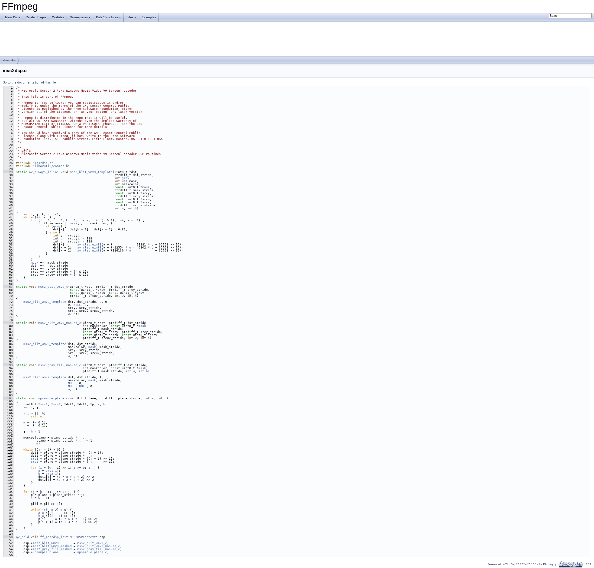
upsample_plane (46, 552)
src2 (57, 404)
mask (146, 187)
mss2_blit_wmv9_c (53, 286)
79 (8, 323)
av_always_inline (44, 172)
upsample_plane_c (53, 398)
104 (8, 398)
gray (125, 178)
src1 (44, 404)
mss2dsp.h (43, 163)
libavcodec (9, 60)
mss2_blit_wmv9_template (91, 172)
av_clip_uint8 (89, 244)
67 (8, 286)
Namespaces (79, 17)
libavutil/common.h (51, 166)
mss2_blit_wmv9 (46, 543)
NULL (77, 305)
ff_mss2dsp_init (54, 537)
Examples (149, 17)
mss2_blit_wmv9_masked (52, 546)
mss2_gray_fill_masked (52, 549)
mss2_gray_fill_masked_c (59, 365)
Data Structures (107, 17)
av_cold (22, 537)
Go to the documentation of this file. (30, 82)
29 (8, 172)
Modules (58, 17)
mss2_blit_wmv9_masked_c (59, 323)
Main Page (12, 17)
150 (8, 537)
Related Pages (36, 17)
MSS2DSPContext (83, 537)
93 (8, 365)
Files (129, 17)
